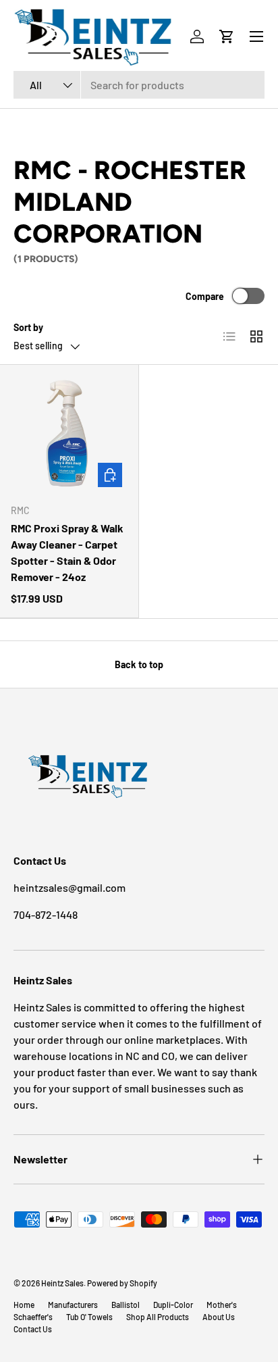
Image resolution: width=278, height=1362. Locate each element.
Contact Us (32, 1329)
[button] (227, 36)
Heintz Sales (62, 1283)
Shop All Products (157, 1316)
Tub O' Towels (89, 1316)
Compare (205, 296)
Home (23, 1304)
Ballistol (125, 1304)
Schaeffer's (33, 1316)
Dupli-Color (173, 1304)
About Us (218, 1316)
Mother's (221, 1304)
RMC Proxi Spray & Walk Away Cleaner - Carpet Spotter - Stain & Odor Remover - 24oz (67, 552)
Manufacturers (73, 1304)
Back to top (139, 664)
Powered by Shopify (122, 1283)
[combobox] (139, 85)
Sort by (28, 327)
